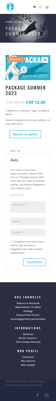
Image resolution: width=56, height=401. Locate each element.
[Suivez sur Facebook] (37, 395)
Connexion (28, 356)
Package (28, 311)
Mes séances (28, 360)
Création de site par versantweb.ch (24, 385)
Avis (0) (15, 150)
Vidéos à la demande (28, 303)
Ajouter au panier (25, 134)
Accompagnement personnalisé (28, 318)
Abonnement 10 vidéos (28, 307)
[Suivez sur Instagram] (46, 395)
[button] (45, 60)
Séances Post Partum (28, 314)
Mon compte (28, 364)
